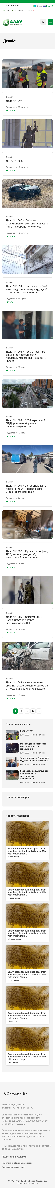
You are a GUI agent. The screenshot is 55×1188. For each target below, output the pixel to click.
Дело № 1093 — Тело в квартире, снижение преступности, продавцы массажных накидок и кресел (26, 356)
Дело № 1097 (14, 100)
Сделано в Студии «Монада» (27, 1183)
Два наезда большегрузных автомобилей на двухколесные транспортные (34, 775)
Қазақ (39, 6)
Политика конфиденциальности (17, 1163)
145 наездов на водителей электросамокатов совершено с (33, 746)
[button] (50, 22)
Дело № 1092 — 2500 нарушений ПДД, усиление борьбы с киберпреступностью (25, 423)
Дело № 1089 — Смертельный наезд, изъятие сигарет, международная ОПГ (24, 620)
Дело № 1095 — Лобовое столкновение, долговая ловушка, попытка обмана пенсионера (27, 223)
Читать (9, 110)
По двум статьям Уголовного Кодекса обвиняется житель (34, 759)
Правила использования (13, 1167)
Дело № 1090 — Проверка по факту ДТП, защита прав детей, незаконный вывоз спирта (27, 554)
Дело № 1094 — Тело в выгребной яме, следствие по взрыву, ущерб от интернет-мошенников (26, 289)
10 (33, 711)
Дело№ (9, 97)
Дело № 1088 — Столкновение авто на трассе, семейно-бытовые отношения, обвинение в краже (27, 685)
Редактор (10, 107)
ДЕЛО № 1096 (14, 160)
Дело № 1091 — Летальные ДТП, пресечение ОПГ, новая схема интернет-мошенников (26, 488)
